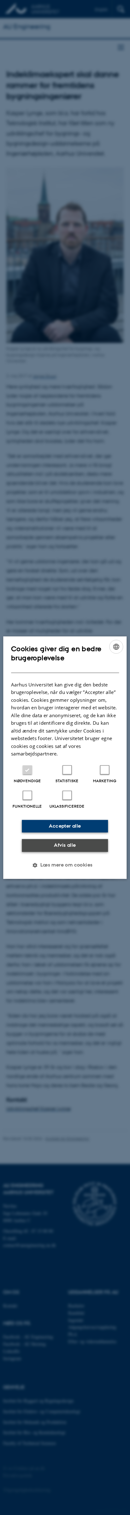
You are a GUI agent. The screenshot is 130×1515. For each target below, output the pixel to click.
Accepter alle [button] (65, 826)
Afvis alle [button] (65, 845)
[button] (64, 865)
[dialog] (65, 757)
